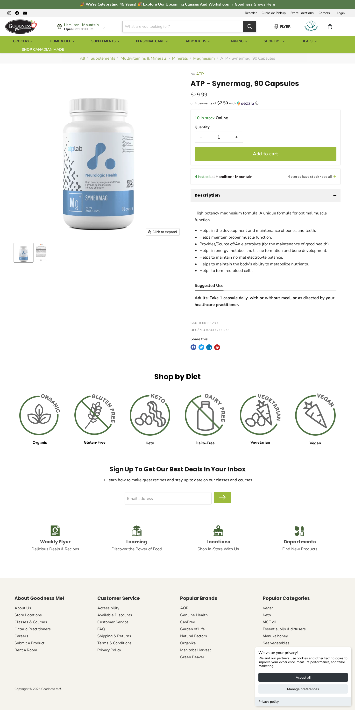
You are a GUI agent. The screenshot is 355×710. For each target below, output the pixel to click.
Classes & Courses (30, 622)
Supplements (104, 41)
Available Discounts (114, 615)
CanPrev (187, 622)
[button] (266, 103)
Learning (235, 41)
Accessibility (108, 608)
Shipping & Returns (114, 636)
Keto (267, 615)
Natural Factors (193, 636)
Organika (188, 643)
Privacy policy (268, 701)
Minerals (180, 58)
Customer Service (112, 622)
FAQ (101, 629)
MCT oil (270, 622)
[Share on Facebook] (193, 347)
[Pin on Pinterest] (217, 347)
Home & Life (61, 41)
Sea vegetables (276, 643)
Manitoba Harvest (195, 650)
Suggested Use (209, 285)
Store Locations (302, 13)
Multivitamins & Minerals (144, 58)
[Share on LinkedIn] (209, 347)
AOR (184, 608)
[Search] (249, 26)
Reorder (251, 13)
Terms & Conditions (114, 643)
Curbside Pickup (274, 13)
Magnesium (204, 58)
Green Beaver (192, 657)
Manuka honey (275, 636)
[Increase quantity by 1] (236, 137)
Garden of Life (192, 629)
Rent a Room (25, 650)
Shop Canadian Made (43, 49)
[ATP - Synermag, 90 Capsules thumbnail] (23, 252)
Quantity (202, 127)
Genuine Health (194, 615)
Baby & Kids (196, 41)
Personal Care (150, 41)
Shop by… (273, 41)
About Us (22, 608)
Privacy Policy (109, 650)
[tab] (209, 286)
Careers (324, 13)
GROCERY (21, 41)
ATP (200, 74)
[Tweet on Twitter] (201, 347)
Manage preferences (303, 689)
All (82, 58)
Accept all (303, 677)
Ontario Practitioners (32, 629)
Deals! (307, 41)
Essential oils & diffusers (284, 629)
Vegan (268, 608)
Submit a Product (29, 643)
